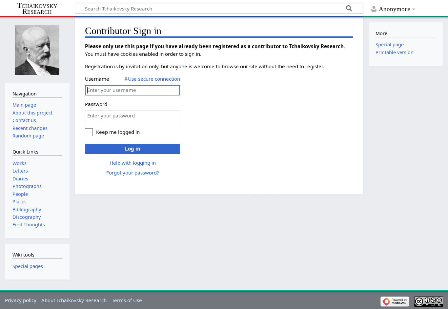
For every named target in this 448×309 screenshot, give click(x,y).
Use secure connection (154, 78)
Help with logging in (133, 162)
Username (97, 78)
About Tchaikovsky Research (74, 300)
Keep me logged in (118, 132)
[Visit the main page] (37, 49)
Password (96, 104)
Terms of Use (127, 300)
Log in (132, 148)
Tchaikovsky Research (37, 8)
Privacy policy (20, 300)
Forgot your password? (132, 172)
